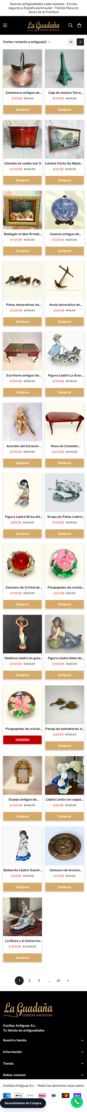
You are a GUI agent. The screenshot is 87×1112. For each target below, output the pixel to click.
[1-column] (71, 42)
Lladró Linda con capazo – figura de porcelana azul (64, 800)
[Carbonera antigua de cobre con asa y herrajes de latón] (22, 68)
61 (58, 980)
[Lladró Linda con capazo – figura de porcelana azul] (64, 775)
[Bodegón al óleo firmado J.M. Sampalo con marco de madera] (22, 210)
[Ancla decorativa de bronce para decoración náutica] (64, 280)
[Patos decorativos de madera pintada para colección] (22, 280)
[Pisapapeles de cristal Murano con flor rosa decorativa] (22, 705)
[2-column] (80, 42)
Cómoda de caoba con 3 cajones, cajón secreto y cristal (22, 163)
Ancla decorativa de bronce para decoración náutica (64, 305)
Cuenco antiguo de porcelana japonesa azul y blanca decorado (64, 234)
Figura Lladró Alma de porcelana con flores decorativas (65, 658)
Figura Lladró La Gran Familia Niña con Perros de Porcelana (64, 375)
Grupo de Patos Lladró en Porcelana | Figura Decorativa (64, 517)
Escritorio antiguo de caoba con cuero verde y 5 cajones (22, 375)
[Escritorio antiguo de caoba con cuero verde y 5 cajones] (22, 351)
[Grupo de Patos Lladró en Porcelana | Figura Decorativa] (64, 492)
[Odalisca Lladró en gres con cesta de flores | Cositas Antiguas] (22, 634)
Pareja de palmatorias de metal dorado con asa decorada (64, 729)
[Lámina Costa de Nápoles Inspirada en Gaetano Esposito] (64, 139)
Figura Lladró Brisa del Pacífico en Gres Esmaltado (22, 517)
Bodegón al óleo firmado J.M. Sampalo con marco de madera (22, 234)
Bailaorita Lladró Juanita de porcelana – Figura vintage (22, 870)
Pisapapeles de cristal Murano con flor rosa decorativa (22, 729)
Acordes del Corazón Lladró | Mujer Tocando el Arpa (22, 446)
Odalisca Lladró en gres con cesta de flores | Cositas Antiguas (22, 658)
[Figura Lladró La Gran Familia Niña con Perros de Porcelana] (64, 351)
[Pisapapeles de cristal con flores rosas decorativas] (64, 563)
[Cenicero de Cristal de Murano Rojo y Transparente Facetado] (22, 563)
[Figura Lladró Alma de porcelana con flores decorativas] (64, 634)
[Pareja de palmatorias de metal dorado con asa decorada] (64, 705)
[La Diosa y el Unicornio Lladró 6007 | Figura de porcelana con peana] (22, 917)
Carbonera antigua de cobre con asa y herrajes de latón (22, 93)
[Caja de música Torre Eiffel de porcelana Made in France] (64, 68)
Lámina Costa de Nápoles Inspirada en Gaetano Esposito (64, 163)
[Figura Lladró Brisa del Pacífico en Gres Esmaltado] (22, 492)
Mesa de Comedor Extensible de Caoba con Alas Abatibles (65, 446)
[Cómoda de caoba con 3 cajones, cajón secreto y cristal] (22, 139)
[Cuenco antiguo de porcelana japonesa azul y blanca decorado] (64, 210)
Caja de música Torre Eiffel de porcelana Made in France (65, 93)
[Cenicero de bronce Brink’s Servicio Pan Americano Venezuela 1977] (64, 846)
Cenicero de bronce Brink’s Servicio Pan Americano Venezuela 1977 (64, 870)
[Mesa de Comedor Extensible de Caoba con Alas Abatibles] (64, 422)
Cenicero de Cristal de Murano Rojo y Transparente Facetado (22, 588)
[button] (79, 25)
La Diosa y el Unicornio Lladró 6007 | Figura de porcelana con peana (22, 941)
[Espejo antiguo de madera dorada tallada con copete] (22, 775)
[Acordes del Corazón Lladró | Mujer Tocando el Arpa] (22, 422)
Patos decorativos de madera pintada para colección (22, 305)
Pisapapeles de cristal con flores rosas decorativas (65, 588)
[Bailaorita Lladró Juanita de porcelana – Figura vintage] (22, 846)
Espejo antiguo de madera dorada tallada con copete (22, 800)
